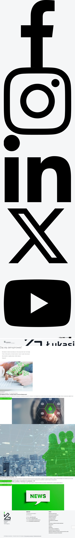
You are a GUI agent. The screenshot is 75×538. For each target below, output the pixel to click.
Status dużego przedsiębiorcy (54, 528)
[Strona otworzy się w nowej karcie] (59, 337)
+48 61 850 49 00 (34, 518)
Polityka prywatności (52, 517)
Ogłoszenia (50, 527)
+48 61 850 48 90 (33, 517)
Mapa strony (51, 524)
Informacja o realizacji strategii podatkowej (56, 523)
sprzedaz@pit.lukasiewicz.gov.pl (34, 521)
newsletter (67, 337)
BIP (49, 521)
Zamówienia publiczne (52, 516)
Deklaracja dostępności (53, 513)
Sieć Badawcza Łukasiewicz (53, 520)
